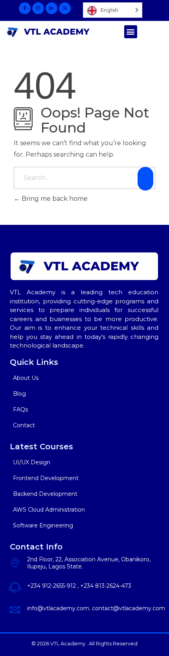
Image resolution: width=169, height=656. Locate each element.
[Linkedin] (51, 8)
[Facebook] (25, 8)
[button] (130, 31)
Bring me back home (54, 198)
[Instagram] (38, 8)
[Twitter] (65, 8)
